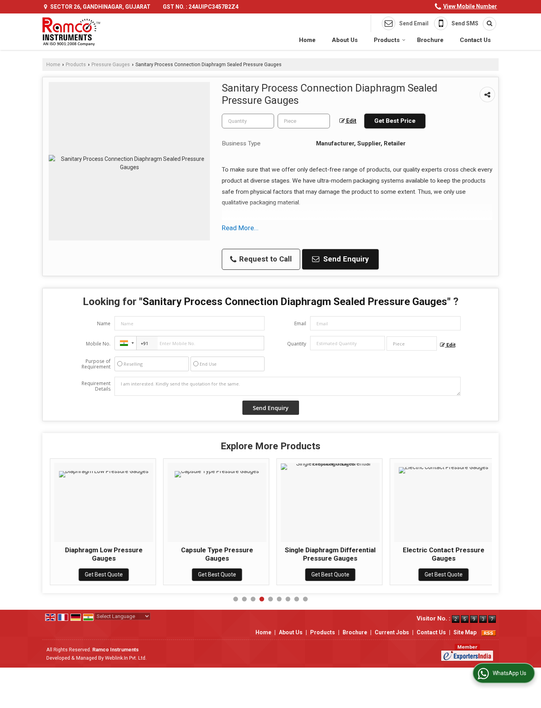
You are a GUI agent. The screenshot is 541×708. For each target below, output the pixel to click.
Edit (350, 121)
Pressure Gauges (110, 64)
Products (387, 40)
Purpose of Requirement (96, 364)
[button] (470, 6)
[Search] (487, 24)
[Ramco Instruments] (71, 31)
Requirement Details (96, 386)
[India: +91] (125, 343)
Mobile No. (98, 343)
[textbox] (304, 121)
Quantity (296, 343)
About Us (345, 40)
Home (307, 40)
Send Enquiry (345, 259)
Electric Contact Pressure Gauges (443, 554)
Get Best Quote (103, 574)
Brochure (430, 40)
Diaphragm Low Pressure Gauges (103, 554)
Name (103, 323)
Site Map (464, 632)
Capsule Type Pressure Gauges (217, 554)
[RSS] (489, 632)
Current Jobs (392, 632)
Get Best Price (394, 120)
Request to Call (264, 259)
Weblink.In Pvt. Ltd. (126, 658)
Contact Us (475, 40)
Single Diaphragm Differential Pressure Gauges (329, 554)
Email (300, 323)
